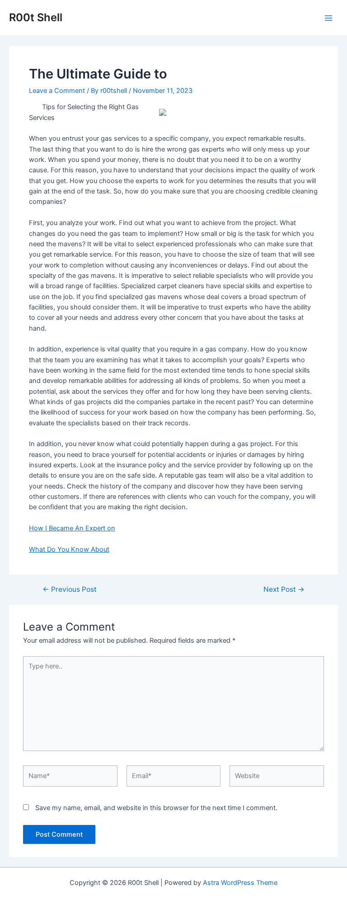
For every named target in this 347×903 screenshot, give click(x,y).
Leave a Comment (57, 91)
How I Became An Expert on (72, 528)
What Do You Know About (69, 549)
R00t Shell (35, 17)
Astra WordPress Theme (240, 883)
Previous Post (69, 589)
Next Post (284, 589)
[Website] (277, 778)
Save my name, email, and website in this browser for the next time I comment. (156, 808)
